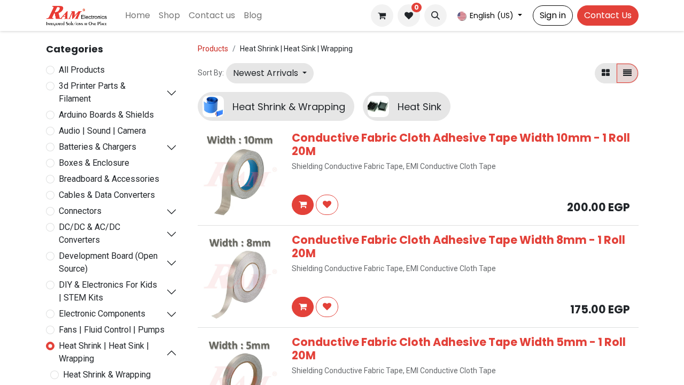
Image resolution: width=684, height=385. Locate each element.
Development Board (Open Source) (108, 262)
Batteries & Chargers (97, 147)
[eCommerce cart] (382, 15)
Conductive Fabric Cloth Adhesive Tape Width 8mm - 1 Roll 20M (458, 246)
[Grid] (606, 73)
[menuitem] (137, 15)
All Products (82, 70)
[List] (627, 73)
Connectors (80, 211)
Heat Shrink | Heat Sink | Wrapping (104, 352)
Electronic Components (102, 314)
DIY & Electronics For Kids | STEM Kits (108, 291)
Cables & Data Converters (107, 195)
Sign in (553, 15)
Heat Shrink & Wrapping (107, 374)
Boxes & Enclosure (94, 163)
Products (213, 48)
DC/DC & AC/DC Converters (89, 233)
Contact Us (608, 15)
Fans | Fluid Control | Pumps (112, 330)
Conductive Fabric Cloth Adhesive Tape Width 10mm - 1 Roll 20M (461, 144)
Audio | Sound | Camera (102, 131)
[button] (435, 15)
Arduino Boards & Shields (106, 115)
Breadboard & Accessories (109, 179)
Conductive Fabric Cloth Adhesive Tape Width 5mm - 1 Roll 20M (459, 348)
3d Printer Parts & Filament (92, 92)
